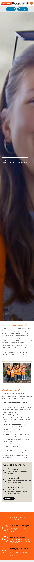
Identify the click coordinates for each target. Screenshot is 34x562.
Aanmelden (8, 498)
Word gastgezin (23, 9)
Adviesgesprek (11, 9)
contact (4, 357)
